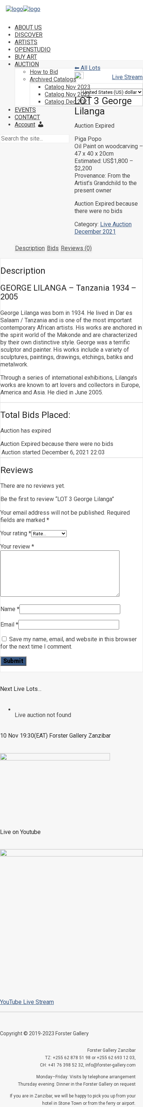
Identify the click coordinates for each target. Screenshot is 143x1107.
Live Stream (127, 77)
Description (30, 248)
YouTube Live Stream (27, 1001)
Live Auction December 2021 (103, 228)
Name (9, 609)
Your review (17, 546)
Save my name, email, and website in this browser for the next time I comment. (68, 643)
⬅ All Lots (87, 67)
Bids (53, 248)
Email (9, 624)
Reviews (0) (76, 248)
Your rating (15, 533)
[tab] (30, 248)
